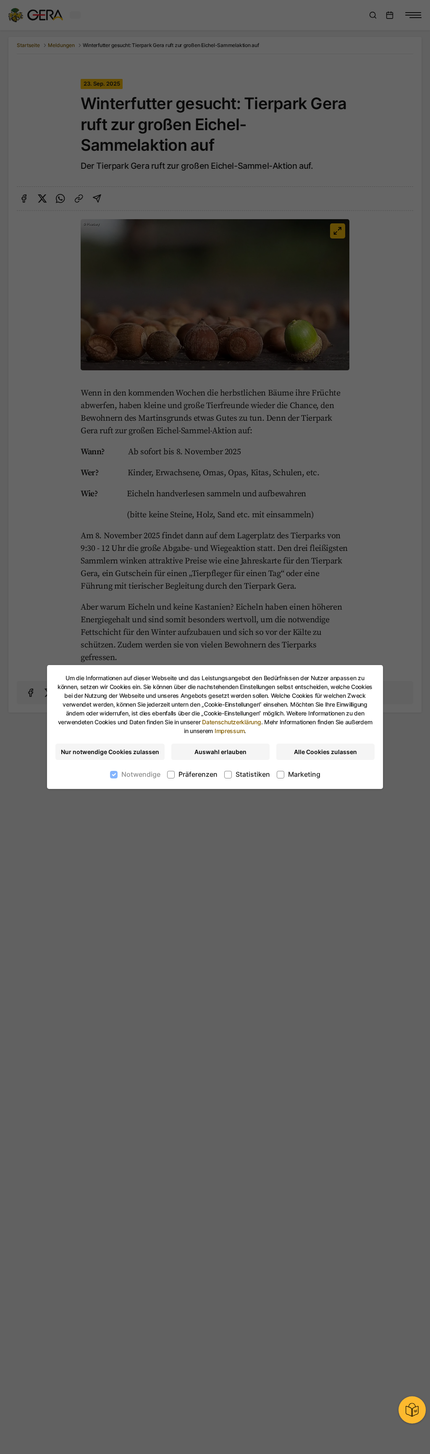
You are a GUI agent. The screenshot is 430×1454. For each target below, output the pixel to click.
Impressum (229, 730)
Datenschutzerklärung (231, 722)
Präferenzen (198, 774)
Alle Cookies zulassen (325, 751)
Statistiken (253, 774)
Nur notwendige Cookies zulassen (110, 751)
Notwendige (140, 774)
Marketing (304, 774)
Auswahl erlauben (220, 751)
